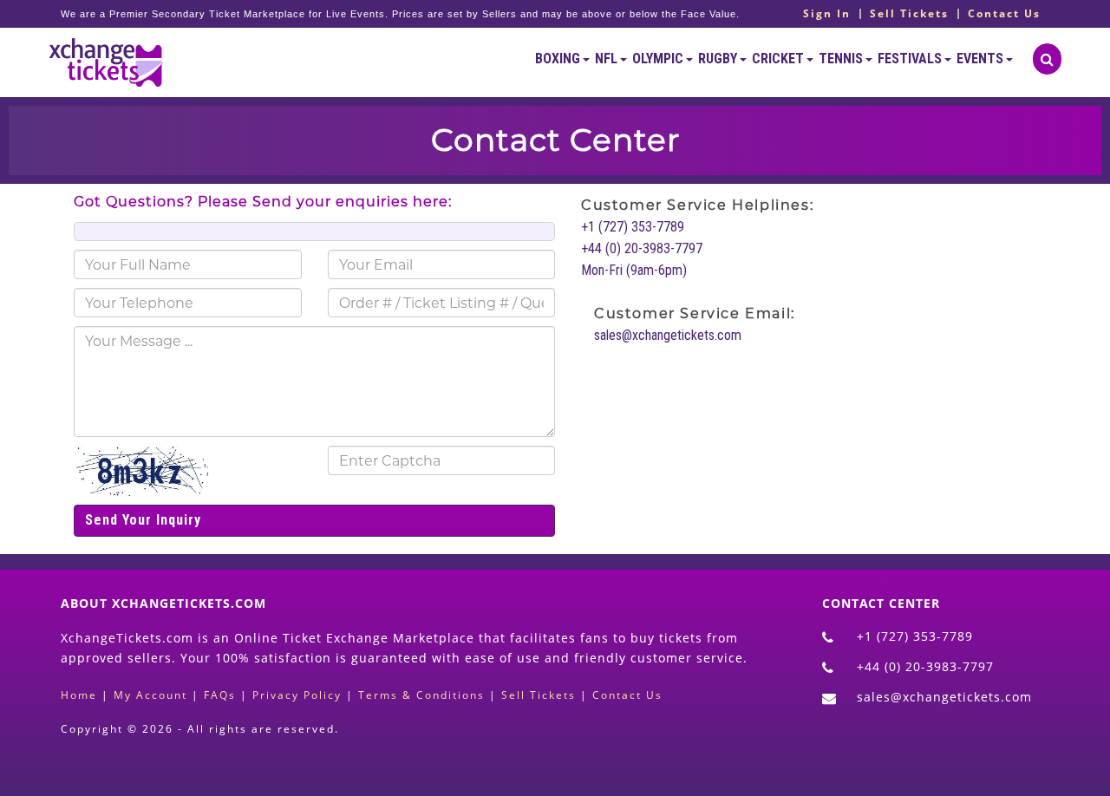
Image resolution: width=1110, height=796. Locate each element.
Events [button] (981, 58)
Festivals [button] (911, 58)
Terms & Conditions (421, 695)
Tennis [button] (842, 58)
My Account (150, 695)
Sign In (827, 14)
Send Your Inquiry (143, 520)
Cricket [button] (779, 58)
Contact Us (1004, 14)
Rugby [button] (719, 58)
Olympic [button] (659, 58)
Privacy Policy (297, 695)
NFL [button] (607, 58)
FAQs (220, 695)
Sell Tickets (909, 14)
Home (79, 695)
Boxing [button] (559, 58)
